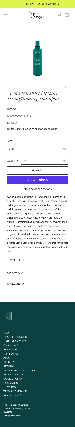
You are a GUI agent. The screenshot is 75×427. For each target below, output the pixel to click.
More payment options (38, 189)
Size (9, 141)
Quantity (12, 160)
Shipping (26, 128)
